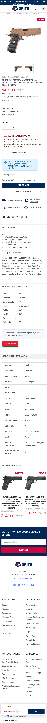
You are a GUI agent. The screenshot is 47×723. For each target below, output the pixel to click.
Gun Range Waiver (9, 625)
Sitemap (29, 695)
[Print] (13, 217)
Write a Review (7, 100)
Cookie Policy (35, 640)
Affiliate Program (32, 624)
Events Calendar (8, 633)
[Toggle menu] (3, 8)
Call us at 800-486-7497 (23, 578)
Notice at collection (11, 720)
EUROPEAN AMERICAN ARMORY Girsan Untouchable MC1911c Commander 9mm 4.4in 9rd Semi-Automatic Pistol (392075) (12, 502)
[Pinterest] (26, 217)
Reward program (8, 674)
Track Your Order (32, 605)
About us (5, 609)
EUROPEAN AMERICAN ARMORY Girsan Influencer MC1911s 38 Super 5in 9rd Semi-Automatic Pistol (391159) (35, 501)
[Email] (8, 217)
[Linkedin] (22, 217)
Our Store (5, 605)
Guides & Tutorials (33, 681)
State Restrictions (9, 670)
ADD (36, 711)
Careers (5, 629)
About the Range (8, 617)
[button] (20, 96)
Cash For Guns (8, 682)
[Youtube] (23, 585)
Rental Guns (7, 621)
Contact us (6, 613)
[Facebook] (4, 217)
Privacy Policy (35, 636)
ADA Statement (8, 678)
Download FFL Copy (33, 673)
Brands (28, 677)
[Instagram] (19, 585)
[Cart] (43, 8)
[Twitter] (17, 217)
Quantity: (6, 123)
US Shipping (30, 628)
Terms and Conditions (35, 644)
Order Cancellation (33, 613)
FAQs (28, 632)
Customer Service (9, 666)
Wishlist (8, 706)
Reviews (29, 691)
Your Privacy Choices (18, 716)
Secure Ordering (32, 609)
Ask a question (10, 344)
